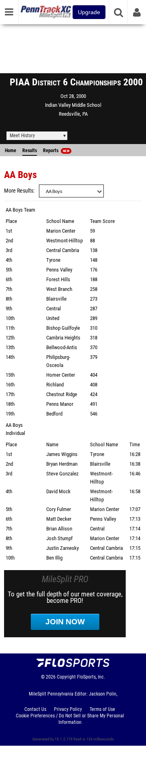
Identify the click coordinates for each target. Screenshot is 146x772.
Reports (56, 150)
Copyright (66, 677)
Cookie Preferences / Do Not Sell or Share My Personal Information (70, 719)
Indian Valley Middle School (73, 105)
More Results (18, 190)
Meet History (22, 135)
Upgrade (89, 12)
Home (10, 150)
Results (29, 150)
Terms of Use (102, 709)
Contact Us (35, 709)
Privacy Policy (68, 709)
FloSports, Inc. (91, 677)
